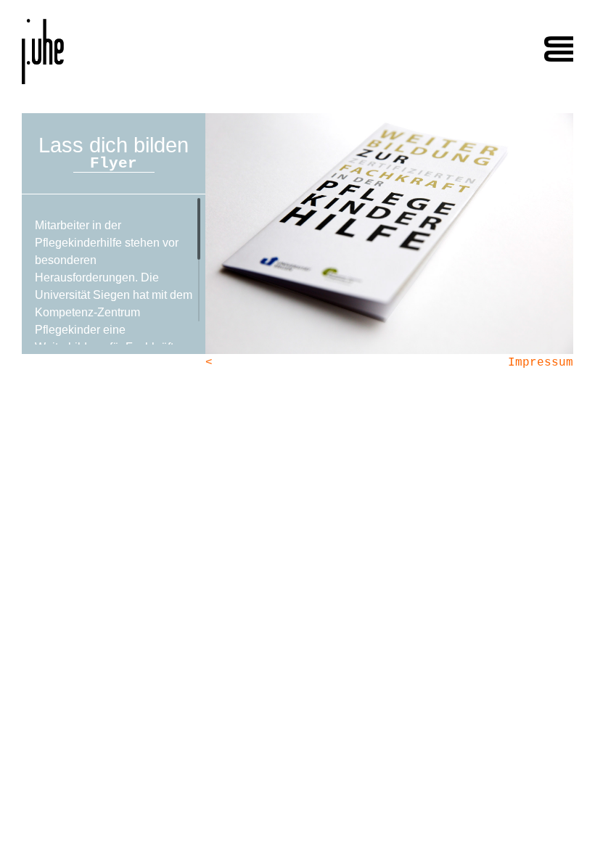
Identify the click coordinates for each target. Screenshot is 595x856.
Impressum (540, 362)
